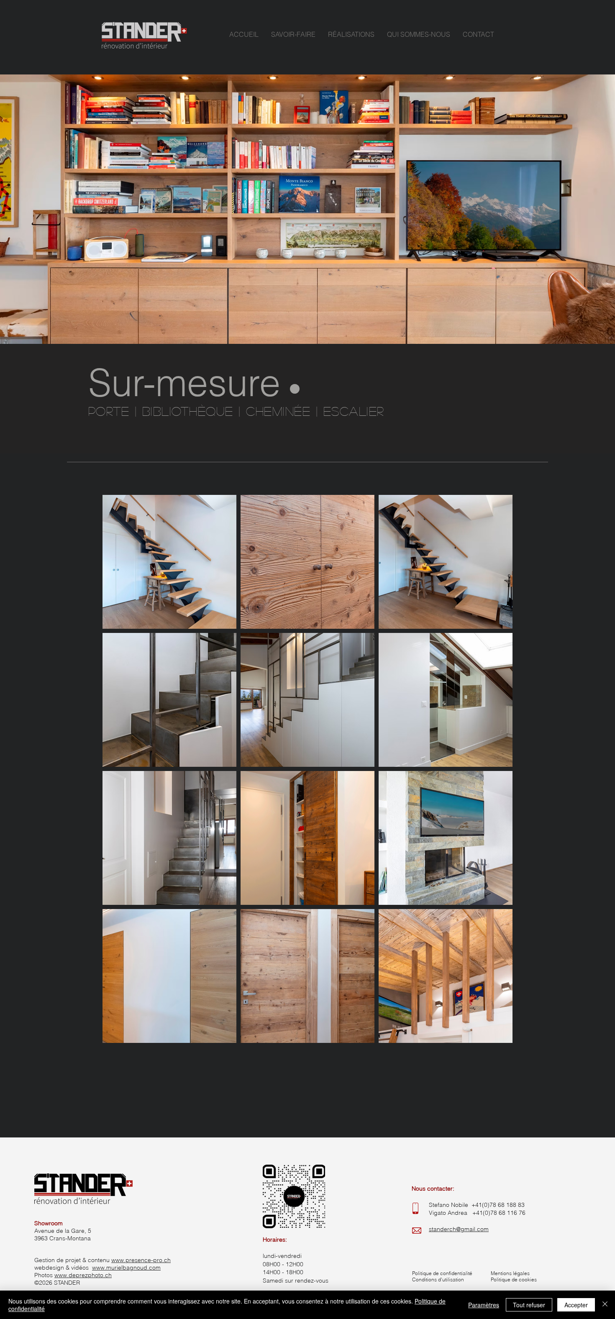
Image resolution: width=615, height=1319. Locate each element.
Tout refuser (529, 1305)
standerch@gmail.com (459, 1229)
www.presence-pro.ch (141, 1260)
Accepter (576, 1305)
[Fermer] (605, 1304)
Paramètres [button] (483, 1305)
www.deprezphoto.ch (83, 1275)
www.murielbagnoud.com (126, 1267)
